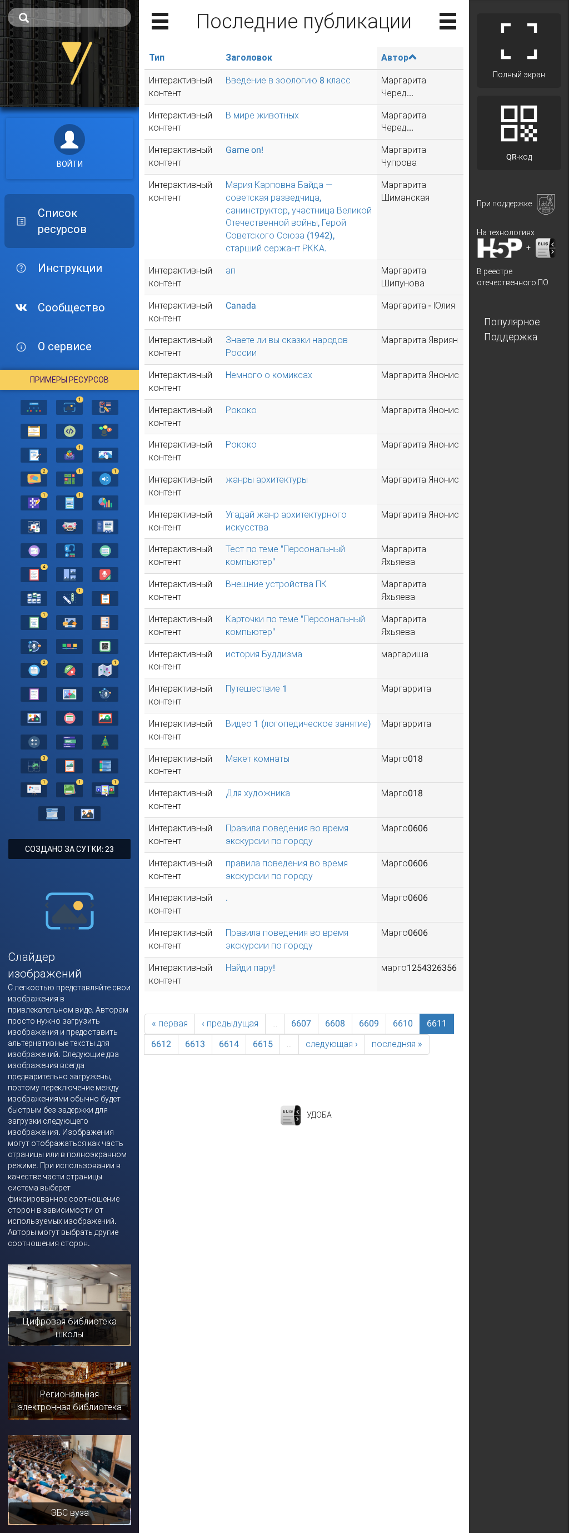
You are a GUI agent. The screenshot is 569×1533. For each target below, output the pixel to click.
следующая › (332, 1044)
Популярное (512, 322)
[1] (69, 406)
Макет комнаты (258, 758)
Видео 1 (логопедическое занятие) (298, 723)
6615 (263, 1044)
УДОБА (319, 1114)
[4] (34, 573)
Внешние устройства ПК (276, 584)
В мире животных (262, 115)
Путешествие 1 (256, 688)
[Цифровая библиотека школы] (69, 1304)
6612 (161, 1044)
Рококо (241, 410)
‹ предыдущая (230, 1023)
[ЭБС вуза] (69, 1479)
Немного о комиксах (269, 375)
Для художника (258, 793)
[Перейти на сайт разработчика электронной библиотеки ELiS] (291, 1114)
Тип (156, 57)
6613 (195, 1044)
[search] (69, 17)
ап (231, 270)
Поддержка (510, 337)
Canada (241, 305)
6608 (335, 1023)
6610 (403, 1023)
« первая (170, 1023)
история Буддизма (264, 654)
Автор (394, 57)
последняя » (397, 1044)
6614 (229, 1044)
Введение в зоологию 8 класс (288, 80)
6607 (301, 1023)
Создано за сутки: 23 (69, 849)
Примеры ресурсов (69, 379)
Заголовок (249, 57)
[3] (34, 765)
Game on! (244, 150)
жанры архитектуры (267, 479)
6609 (369, 1023)
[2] (34, 478)
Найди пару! (250, 968)
